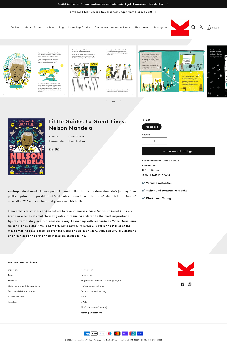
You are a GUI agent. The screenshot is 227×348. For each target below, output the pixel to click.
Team (11, 275)
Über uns (13, 269)
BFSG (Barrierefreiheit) (94, 307)
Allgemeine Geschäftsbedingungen (101, 280)
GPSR (84, 302)
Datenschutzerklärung (93, 291)
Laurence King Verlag (82, 340)
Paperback (151, 126)
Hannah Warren (77, 141)
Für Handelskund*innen (22, 291)
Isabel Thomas (76, 136)
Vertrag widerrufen (92, 312)
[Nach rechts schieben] (120, 101)
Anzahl (146, 134)
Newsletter (87, 269)
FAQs (83, 296)
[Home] (180, 27)
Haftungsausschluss (92, 286)
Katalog (12, 302)
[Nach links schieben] (106, 101)
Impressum (87, 275)
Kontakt (12, 280)
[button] (75, 27)
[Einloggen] (201, 27)
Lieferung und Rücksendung (24, 286)
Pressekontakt (16, 296)
